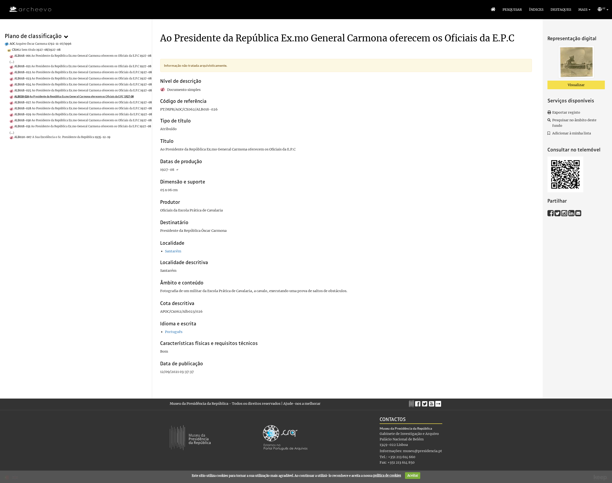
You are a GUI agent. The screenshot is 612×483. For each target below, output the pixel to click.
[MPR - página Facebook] (418, 403)
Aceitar (412, 475)
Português (173, 332)
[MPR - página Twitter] (425, 403)
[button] (584, 9)
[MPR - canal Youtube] (432, 402)
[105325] (576, 63)
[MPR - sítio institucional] (412, 403)
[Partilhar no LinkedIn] (571, 213)
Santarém (173, 251)
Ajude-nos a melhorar (302, 403)
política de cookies (387, 475)
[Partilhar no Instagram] (564, 213)
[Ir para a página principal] (27, 9)
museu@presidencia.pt (422, 451)
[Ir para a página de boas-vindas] (493, 9)
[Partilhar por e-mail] (578, 213)
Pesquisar (512, 9)
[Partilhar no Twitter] (557, 213)
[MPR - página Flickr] (438, 403)
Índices (536, 9)
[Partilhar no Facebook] (550, 213)
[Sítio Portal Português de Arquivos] (285, 437)
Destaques (561, 9)
